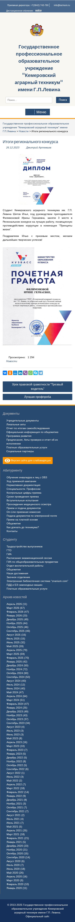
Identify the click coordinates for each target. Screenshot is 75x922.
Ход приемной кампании (21, 481)
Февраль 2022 (15, 792)
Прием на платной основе (22, 519)
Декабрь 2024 (15, 665)
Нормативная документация (23, 485)
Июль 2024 (13, 684)
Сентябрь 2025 (16, 630)
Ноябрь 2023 (14, 715)
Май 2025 (12, 646)
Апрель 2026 (14, 604)
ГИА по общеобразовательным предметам (32, 561)
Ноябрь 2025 (14, 623)
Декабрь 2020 (15, 845)
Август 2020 (14, 861)
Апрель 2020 (14, 876)
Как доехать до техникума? (23, 527)
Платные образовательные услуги (26, 447)
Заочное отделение (18, 577)
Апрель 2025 (14, 650)
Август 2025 (14, 634)
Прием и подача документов (24, 508)
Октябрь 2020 (15, 853)
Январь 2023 (14, 753)
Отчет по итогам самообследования (28, 428)
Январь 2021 (14, 841)
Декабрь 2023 (15, 711)
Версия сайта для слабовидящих (30, 460)
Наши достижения (17, 573)
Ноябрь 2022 (14, 761)
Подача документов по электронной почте (32, 515)
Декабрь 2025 (15, 619)
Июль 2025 (13, 638)
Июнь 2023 (13, 734)
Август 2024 (14, 680)
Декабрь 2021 (15, 799)
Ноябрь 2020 (14, 849)
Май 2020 (12, 872)
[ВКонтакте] (5, 373)
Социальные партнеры (20, 451)
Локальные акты (16, 424)
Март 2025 (13, 653)
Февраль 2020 (15, 884)
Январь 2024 (14, 707)
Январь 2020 (14, 888)
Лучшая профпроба (37, 396)
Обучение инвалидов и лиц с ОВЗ (27, 477)
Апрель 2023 (14, 742)
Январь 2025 (14, 661)
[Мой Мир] (15, 373)
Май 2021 (12, 826)
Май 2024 (12, 692)
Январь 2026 (14, 615)
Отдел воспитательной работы (25, 565)
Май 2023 (12, 738)
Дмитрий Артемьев (38, 147)
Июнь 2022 (13, 776)
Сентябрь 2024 (16, 676)
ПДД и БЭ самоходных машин (24, 584)
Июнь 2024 (13, 688)
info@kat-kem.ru (62, 5)
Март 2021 (13, 834)
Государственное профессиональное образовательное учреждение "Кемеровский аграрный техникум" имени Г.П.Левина (39, 68)
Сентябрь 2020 (16, 857)
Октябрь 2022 (15, 765)
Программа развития (18, 435)
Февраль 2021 (15, 838)
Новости (24, 131)
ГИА (9, 554)
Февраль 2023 (15, 749)
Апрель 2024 (14, 696)
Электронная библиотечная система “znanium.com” (37, 581)
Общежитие (14, 523)
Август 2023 (14, 726)
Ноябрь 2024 (14, 669)
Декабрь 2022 (15, 757)
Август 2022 (14, 772)
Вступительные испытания (22, 500)
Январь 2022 (14, 795)
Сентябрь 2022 (16, 769)
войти (38, 10)
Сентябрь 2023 (16, 723)
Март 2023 (13, 746)
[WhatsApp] (30, 373)
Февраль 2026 (15, 611)
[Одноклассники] (10, 373)
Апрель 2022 (14, 784)
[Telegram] (40, 373)
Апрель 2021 (14, 830)
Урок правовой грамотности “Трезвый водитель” (37, 386)
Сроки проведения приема (23, 496)
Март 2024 (13, 699)
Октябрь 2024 (15, 673)
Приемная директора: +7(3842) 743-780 (28, 5)
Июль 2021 (13, 818)
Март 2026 (13, 607)
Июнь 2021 (13, 822)
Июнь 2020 (13, 868)
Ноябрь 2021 (14, 803)
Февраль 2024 (15, 703)
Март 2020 (13, 880)
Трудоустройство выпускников (24, 546)
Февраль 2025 (15, 657)
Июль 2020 (13, 865)
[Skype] (35, 373)
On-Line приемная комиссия (24, 511)
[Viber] (25, 373)
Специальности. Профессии (23, 488)
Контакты (12, 531)
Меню (41, 112)
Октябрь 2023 (15, 719)
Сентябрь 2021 (16, 811)
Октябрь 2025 (15, 627)
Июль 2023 (13, 730)
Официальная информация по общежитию (32, 432)
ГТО (9, 550)
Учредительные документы (22, 420)
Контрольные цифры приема (24, 492)
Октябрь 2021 (15, 807)
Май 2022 (12, 780)
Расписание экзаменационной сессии (29, 557)
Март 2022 (13, 788)
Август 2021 (14, 815)
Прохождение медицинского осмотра (29, 504)
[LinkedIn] (20, 373)
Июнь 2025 (13, 642)
